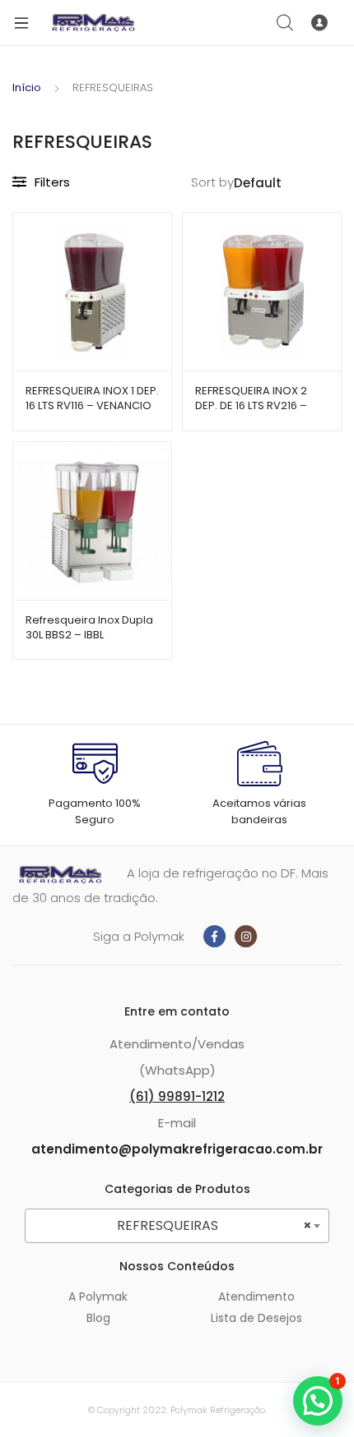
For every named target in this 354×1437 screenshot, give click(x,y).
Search (286, 23)
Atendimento (256, 1296)
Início (26, 87)
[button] (317, 1400)
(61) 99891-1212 (177, 1096)
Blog (98, 1318)
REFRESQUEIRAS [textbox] (214, 1225)
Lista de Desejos (256, 1318)
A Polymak (98, 1296)
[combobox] (177, 1226)
